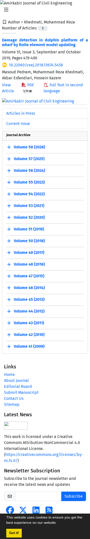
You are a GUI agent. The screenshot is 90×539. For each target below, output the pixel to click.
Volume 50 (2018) (29, 240)
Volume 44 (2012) (29, 311)
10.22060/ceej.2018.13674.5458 (36, 65)
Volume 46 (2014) (29, 287)
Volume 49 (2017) (29, 252)
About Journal (16, 380)
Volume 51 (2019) (29, 229)
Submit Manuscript (21, 392)
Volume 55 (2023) (29, 182)
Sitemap (12, 404)
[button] (58, 523)
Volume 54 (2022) (29, 194)
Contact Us (14, 398)
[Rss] (49, 511)
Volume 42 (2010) (29, 334)
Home (9, 374)
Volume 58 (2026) (29, 147)
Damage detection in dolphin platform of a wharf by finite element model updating (45, 42)
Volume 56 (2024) (29, 170)
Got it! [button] (14, 533)
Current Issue (18, 123)
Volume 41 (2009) (29, 346)
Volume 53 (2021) (29, 205)
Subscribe (73, 496)
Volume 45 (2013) (29, 299)
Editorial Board (18, 386)
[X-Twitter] (23, 511)
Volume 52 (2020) (29, 217)
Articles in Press (20, 113)
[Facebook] (10, 511)
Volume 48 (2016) (29, 264)
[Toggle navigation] (43, 9)
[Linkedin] (36, 511)
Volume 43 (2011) (29, 323)
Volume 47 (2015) (29, 276)
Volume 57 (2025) (29, 158)
